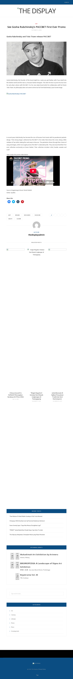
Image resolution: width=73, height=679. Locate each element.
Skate (10, 218)
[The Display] (36, 10)
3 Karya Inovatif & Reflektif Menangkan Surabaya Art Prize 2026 (16, 395)
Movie (12, 623)
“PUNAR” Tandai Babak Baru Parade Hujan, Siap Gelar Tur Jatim (26, 530)
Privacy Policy (42, 669)
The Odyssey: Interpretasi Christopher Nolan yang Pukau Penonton (27, 534)
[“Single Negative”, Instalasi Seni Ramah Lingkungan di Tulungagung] (36, 319)
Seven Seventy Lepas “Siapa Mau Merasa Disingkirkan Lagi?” (25, 525)
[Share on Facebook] (55, 215)
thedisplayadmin (36, 235)
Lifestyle (13, 619)
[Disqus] (36, 429)
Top (37, 675)
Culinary (13, 615)
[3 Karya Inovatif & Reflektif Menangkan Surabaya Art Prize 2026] (16, 319)
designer (27, 215)
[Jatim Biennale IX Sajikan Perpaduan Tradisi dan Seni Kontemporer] (57, 319)
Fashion (37, 215)
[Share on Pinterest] (65, 215)
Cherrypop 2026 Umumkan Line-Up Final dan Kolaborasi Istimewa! (27, 521)
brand (17, 215)
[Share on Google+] (61, 215)
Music (12, 627)
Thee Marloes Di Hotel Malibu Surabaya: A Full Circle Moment (26, 516)
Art (36, 23)
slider (19, 218)
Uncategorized (15, 631)
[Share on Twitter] (58, 215)
